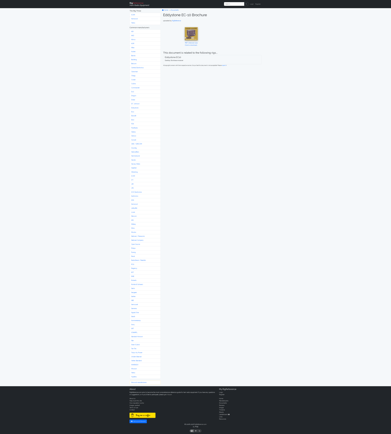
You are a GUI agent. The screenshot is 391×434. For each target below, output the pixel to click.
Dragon (133, 96)
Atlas (132, 47)
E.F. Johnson (135, 104)
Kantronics (134, 196)
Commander (135, 88)
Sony (133, 324)
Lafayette (134, 208)
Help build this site (136, 401)
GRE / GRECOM (136, 144)
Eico (132, 112)
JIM (132, 184)
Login (252, 4)
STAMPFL (134, 332)
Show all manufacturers (139, 382)
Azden (133, 51)
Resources (222, 419)
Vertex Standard (136, 360)
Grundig (134, 148)
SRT (132, 328)
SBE (132, 300)
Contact (132, 410)
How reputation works (137, 403)
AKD (132, 35)
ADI (132, 31)
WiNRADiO (134, 365)
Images (221, 407)
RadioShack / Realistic (138, 260)
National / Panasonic (138, 236)
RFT (132, 272)
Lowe (133, 212)
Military (133, 224)
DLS (132, 92)
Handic (133, 160)
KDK (132, 200)
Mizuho (133, 232)
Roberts (133, 280)
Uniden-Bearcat (136, 356)
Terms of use (134, 407)
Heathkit (133, 168)
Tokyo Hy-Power (136, 352)
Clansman (134, 71)
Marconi (134, 216)
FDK (132, 124)
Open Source (135, 244)
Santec (133, 296)
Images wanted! (135, 405)
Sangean (134, 292)
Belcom (133, 63)
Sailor (133, 288)
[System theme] (192, 431)
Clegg (133, 75)
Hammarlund (135, 156)
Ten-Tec (133, 348)
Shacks (221, 412)
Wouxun (134, 368)
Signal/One (135, 312)
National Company (137, 240)
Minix (133, 228)
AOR (132, 43)
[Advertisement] (242, 32)
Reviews (222, 405)
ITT (132, 180)
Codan (133, 80)
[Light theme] (196, 431)
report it (224, 65)
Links (220, 417)
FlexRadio (134, 128)
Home (166, 10)
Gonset (133, 140)
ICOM (133, 15)
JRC (132, 188)
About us (132, 398)
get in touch (168, 394)
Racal (133, 256)
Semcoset (134, 304)
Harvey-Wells (135, 164)
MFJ (132, 220)
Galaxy (133, 132)
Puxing (133, 252)
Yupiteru (134, 377)
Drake (133, 100)
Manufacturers (223, 401)
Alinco (133, 39)
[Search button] (246, 4)
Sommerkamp (136, 320)
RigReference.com (200, 424)
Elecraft (133, 116)
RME (132, 276)
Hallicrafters (135, 152)
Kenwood (134, 19)
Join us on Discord (139, 421)
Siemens (134, 308)
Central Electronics (137, 67)
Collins (133, 83)
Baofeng (134, 59)
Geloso (133, 136)
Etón (132, 120)
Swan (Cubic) (135, 344)
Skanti (133, 316)
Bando (133, 55)
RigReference (176, 21)
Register (258, 4)
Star (132, 340)
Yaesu (133, 23)
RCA (132, 264)
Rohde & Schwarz (137, 284)
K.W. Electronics (136, 192)
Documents (175, 10)
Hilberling (134, 172)
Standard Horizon (137, 336)
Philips (133, 248)
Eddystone (134, 108)
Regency (134, 268)
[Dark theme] (199, 431)
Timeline (222, 410)
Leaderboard (223, 414)
